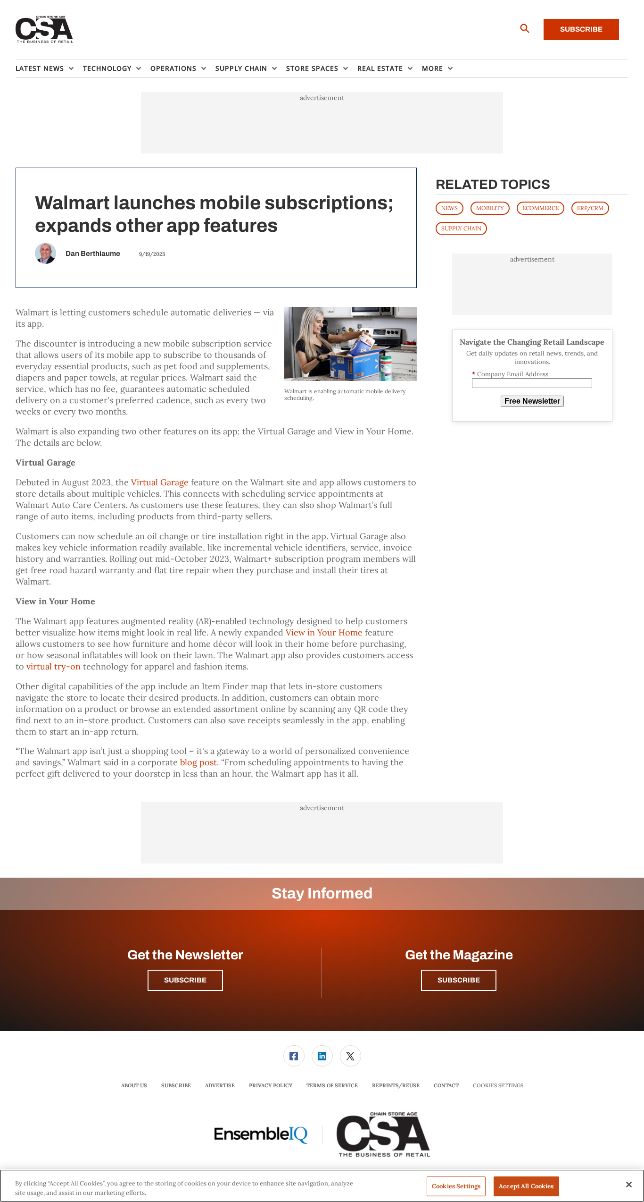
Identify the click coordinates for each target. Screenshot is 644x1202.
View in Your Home (324, 632)
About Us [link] (134, 1085)
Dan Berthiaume (93, 253)
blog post (198, 762)
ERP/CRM (590, 207)
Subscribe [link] (176, 1085)
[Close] (629, 1184)
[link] (294, 1056)
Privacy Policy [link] (270, 1085)
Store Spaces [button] (312, 68)
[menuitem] (49, 68)
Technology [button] (107, 68)
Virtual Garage (160, 482)
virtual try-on (53, 666)
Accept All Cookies (526, 1186)
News (449, 207)
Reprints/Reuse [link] (396, 1085)
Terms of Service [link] (332, 1085)
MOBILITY (490, 207)
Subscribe (581, 29)
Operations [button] (173, 68)
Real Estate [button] (380, 68)
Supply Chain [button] (241, 68)
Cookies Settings (498, 1085)
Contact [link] (446, 1085)
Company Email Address (510, 374)
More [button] (432, 68)
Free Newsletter (532, 401)
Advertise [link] (220, 1085)
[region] (322, 1185)
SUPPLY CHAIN (461, 227)
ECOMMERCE (540, 207)
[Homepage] (45, 30)
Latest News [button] (40, 68)
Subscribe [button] (185, 980)
